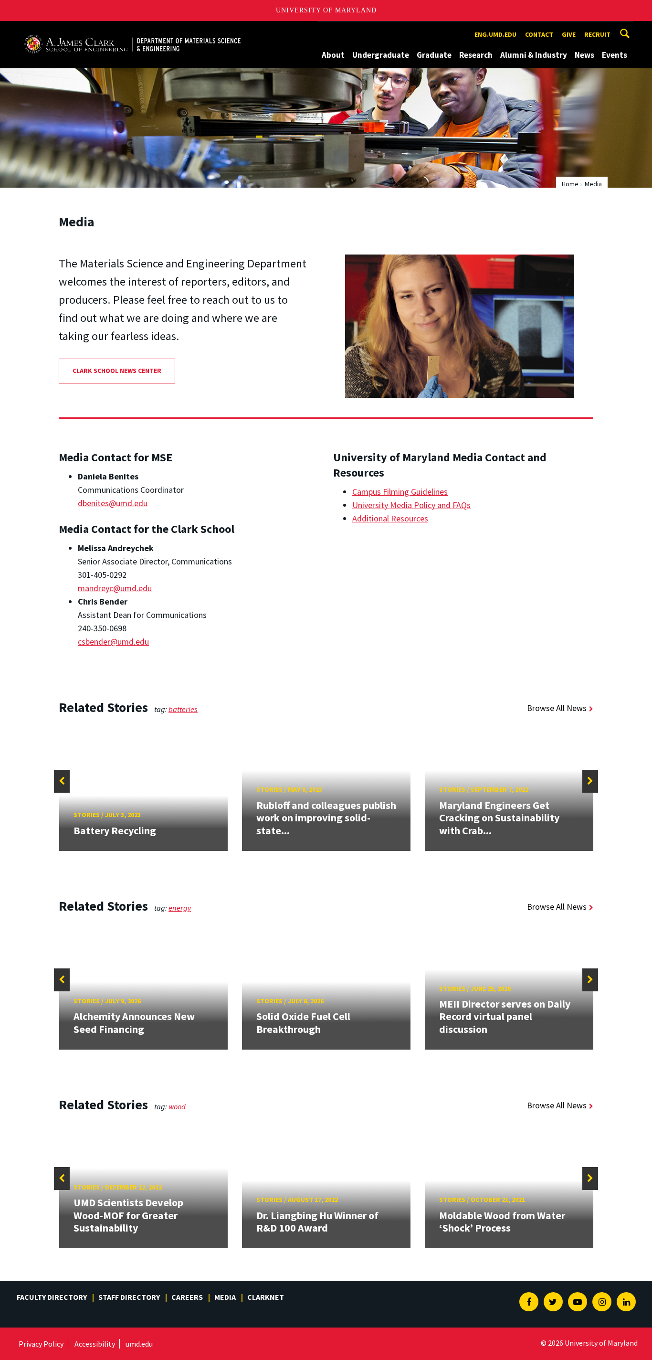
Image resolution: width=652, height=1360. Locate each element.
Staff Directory (129, 1297)
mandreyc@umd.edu (115, 588)
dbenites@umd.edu (112, 503)
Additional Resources (390, 518)
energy (179, 908)
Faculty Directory (52, 1297)
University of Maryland (326, 10)
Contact (539, 34)
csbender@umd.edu (113, 641)
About (333, 55)
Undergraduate (380, 55)
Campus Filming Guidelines (400, 491)
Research (476, 55)
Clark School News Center (117, 370)
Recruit (597, 34)
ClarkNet (265, 1297)
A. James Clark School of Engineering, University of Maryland (132, 29)
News (584, 55)
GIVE (569, 34)
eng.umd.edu (495, 34)
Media (225, 1297)
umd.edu (139, 1344)
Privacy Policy (41, 1344)
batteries (183, 709)
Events (614, 55)
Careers (187, 1297)
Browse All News (557, 707)
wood (177, 1106)
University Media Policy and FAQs (411, 504)
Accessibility (94, 1344)
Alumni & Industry (533, 55)
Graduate (434, 55)
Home (570, 184)
